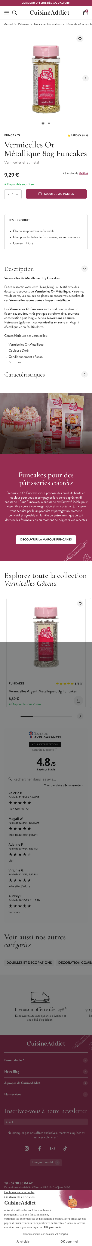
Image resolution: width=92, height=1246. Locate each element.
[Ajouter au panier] (78, 701)
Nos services (12, 1094)
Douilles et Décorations (47, 24)
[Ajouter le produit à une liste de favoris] (79, 38)
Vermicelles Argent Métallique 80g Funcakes (43, 691)
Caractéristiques (24, 374)
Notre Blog (11, 1071)
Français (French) (42, 1162)
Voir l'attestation (45, 744)
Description (19, 269)
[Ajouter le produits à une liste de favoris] (80, 603)
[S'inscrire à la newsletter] (86, 1122)
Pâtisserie (23, 24)
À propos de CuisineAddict (22, 1083)
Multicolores (35, 327)
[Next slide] (85, 78)
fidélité (83, 173)
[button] (43, 123)
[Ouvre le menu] (6, 12)
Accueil (8, 24)
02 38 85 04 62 (21, 1183)
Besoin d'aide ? (14, 1060)
